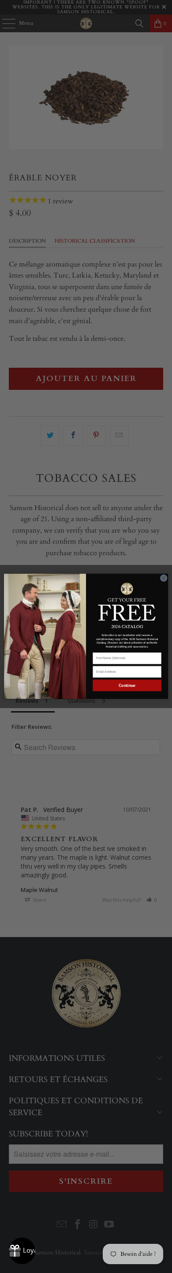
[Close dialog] (164, 578)
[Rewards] (22, 1251)
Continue (127, 685)
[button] (127, 600)
